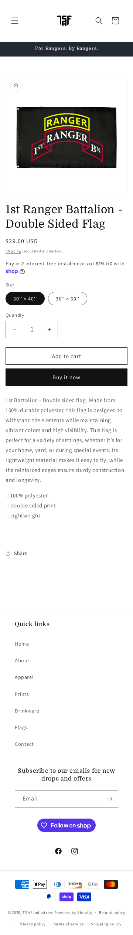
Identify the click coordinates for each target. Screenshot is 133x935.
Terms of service (68, 923)
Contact (24, 744)
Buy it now (66, 377)
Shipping (13, 251)
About (22, 660)
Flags (21, 727)
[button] (15, 21)
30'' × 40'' (25, 298)
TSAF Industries (38, 912)
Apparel (24, 677)
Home (22, 643)
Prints (22, 694)
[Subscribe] (110, 799)
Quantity (15, 315)
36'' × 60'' (67, 298)
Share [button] (21, 553)
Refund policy (112, 912)
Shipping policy (106, 923)
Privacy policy (32, 923)
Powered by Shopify (73, 912)
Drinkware (27, 710)
